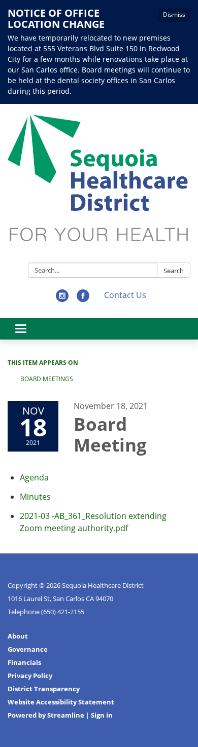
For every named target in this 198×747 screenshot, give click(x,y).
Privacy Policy (30, 675)
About (18, 636)
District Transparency (44, 688)
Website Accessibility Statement (61, 701)
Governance (28, 649)
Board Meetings (46, 379)
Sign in (102, 715)
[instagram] (62, 299)
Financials (24, 662)
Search (173, 270)
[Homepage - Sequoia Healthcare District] (99, 185)
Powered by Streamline (46, 715)
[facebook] (83, 299)
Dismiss (174, 14)
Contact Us (125, 295)
